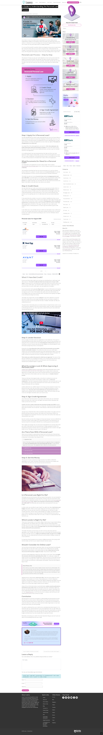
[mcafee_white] (77, 731)
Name (23, 680)
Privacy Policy (45, 710)
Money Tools (45, 703)
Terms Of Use (45, 712)
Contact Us (45, 708)
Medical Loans (66, 189)
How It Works (45, 701)
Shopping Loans (66, 213)
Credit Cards (65, 178)
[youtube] (71, 697)
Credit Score (65, 181)
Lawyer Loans (66, 186)
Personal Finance (66, 198)
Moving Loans (66, 195)
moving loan (65, 246)
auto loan (70, 245)
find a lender (75, 239)
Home (44, 697)
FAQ (44, 714)
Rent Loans (65, 204)
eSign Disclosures (46, 720)
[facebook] (63, 697)
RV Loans (65, 210)
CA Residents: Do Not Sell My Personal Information (46, 724)
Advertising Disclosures (45, 717)
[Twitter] (32, 642)
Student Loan (66, 216)
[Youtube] (30, 642)
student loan (67, 233)
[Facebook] (26, 642)
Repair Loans (65, 207)
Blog (44, 706)
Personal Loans (66, 201)
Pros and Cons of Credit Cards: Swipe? (51, 651)
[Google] (24, 642)
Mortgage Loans (66, 192)
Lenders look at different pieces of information (32, 369)
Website (23, 686)
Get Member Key (72, 25)
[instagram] (74, 697)
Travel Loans (65, 219)
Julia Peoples (35, 14)
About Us (45, 699)
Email (23, 683)
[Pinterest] (29, 642)
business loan (76, 245)
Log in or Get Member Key (73, 2)
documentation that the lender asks (30, 166)
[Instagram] (27, 642)
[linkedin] (69, 697)
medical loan (71, 246)
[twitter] (66, 697)
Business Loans (66, 175)
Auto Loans (65, 172)
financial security (29, 592)
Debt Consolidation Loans (68, 184)
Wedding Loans (66, 222)
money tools (67, 249)
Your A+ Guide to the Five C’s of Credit (30, 651)
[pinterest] (77, 697)
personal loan (73, 234)
